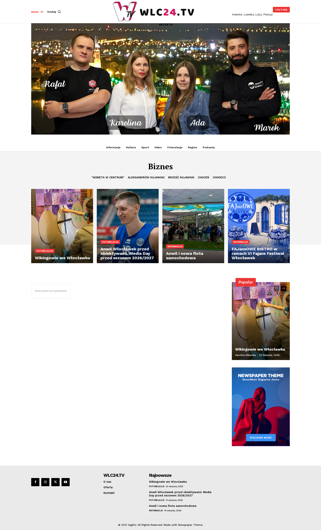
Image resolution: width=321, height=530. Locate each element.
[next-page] (283, 288)
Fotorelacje (44, 251)
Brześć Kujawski (181, 177)
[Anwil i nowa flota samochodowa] (193, 226)
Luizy (258, 14)
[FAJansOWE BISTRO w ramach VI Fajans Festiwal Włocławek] (259, 226)
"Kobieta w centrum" (108, 177)
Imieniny (237, 14)
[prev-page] (276, 288)
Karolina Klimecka (245, 355)
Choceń (203, 177)
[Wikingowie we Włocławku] (62, 226)
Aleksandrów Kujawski (146, 177)
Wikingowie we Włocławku (260, 349)
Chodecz (219, 177)
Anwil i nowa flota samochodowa (172, 506)
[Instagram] (45, 482)
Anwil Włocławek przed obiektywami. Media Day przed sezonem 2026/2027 (180, 493)
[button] (54, 12)
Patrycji (268, 14)
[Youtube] (65, 482)
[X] (55, 482)
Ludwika (249, 14)
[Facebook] (35, 482)
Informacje (175, 246)
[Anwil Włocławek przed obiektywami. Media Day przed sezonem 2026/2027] (128, 226)
